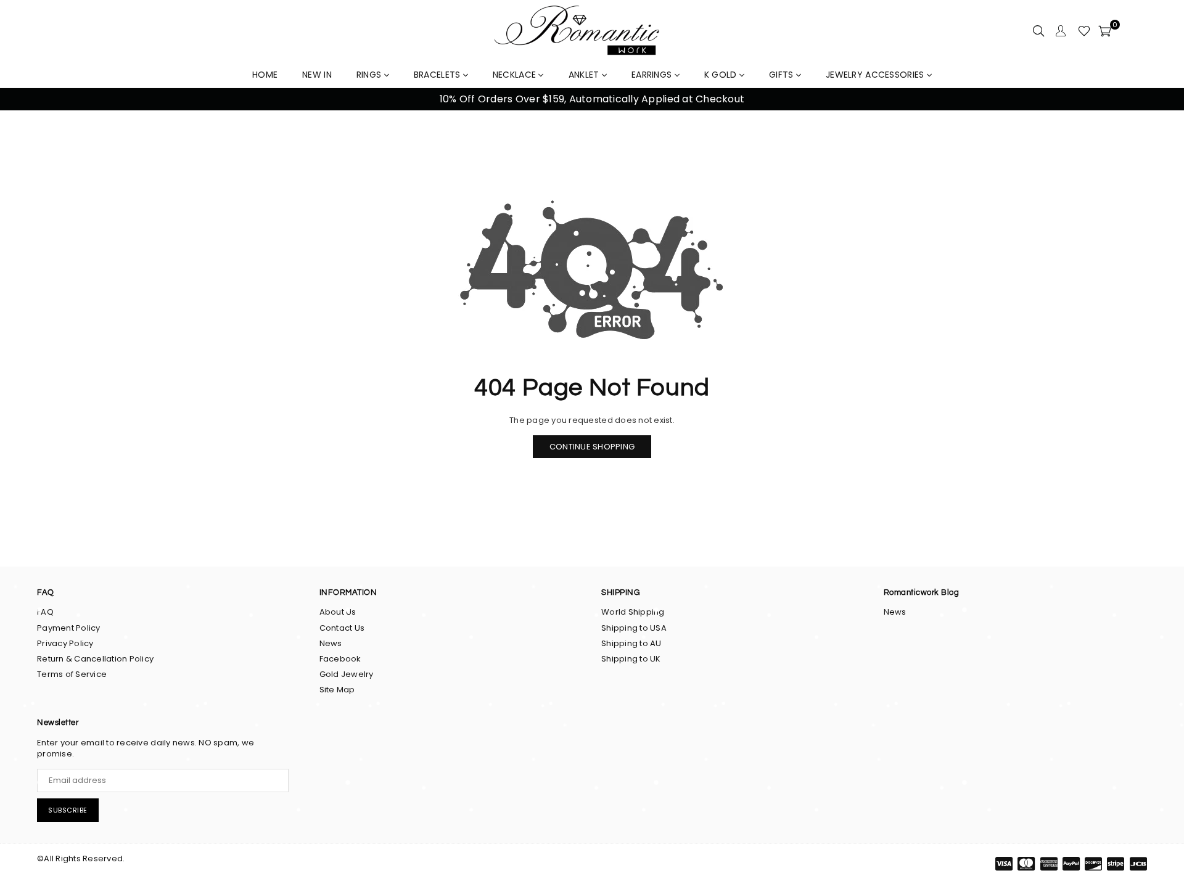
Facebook (340, 659)
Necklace (516, 74)
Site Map (337, 689)
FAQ (45, 612)
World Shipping (633, 612)
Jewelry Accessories (876, 74)
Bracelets (438, 74)
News (330, 643)
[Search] (1038, 31)
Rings (370, 74)
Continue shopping (592, 447)
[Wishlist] (1084, 31)
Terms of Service (72, 674)
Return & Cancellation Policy (95, 659)
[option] (598, 99)
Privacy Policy (65, 643)
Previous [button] (24, 99)
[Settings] (1061, 31)
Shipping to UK (631, 659)
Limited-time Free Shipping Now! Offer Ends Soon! (598, 99)
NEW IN (317, 74)
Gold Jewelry (346, 674)
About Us (337, 612)
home (265, 74)
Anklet (585, 74)
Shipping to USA (634, 628)
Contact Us (342, 628)
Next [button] (1159, 99)
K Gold (721, 74)
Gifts (782, 74)
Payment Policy (69, 628)
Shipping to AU (631, 643)
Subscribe (68, 810)
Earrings (653, 74)
